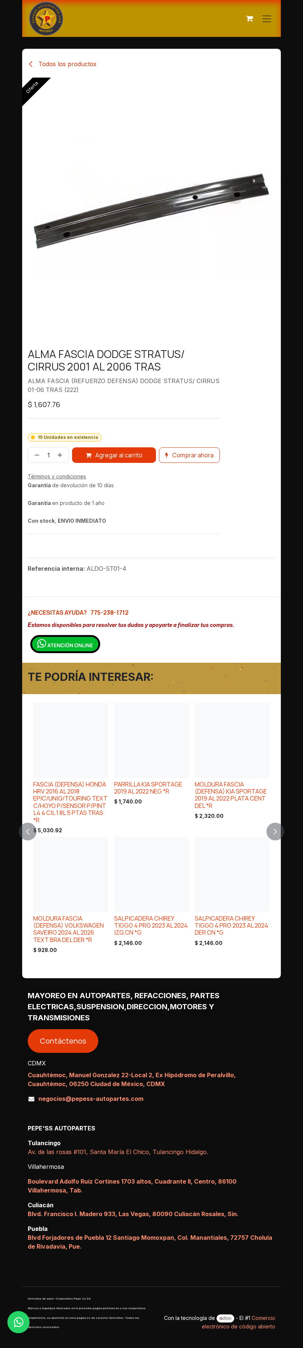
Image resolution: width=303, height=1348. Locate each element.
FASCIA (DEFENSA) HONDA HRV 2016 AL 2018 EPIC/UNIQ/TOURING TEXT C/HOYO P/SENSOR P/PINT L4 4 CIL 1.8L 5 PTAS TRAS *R (70, 802)
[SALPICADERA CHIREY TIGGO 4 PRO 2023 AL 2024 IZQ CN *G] (151, 874)
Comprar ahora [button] (192, 455)
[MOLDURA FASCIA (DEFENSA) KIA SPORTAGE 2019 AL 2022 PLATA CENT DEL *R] (232, 740)
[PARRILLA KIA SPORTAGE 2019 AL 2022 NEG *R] (151, 740)
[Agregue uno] (61, 455)
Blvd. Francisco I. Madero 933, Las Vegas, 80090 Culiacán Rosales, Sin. (133, 1214)
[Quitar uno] (35, 455)
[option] (151, 830)
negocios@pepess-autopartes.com (90, 1098)
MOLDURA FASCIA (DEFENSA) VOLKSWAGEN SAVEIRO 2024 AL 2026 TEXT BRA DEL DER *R (68, 929)
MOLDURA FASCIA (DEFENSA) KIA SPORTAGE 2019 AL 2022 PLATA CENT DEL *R (231, 794)
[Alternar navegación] (266, 18)
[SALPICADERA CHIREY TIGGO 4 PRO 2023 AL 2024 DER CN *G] (232, 874)
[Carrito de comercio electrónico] (249, 18)
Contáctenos (63, 1041)
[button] (32, 831)
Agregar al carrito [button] (118, 455)
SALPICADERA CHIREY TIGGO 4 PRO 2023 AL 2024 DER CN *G (231, 925)
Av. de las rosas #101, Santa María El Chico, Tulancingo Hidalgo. (118, 1152)
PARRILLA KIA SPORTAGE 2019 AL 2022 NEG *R (148, 787)
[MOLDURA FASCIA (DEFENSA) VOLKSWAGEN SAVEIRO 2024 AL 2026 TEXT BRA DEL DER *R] (70, 874)
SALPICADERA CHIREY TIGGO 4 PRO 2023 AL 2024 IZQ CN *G (151, 925)
